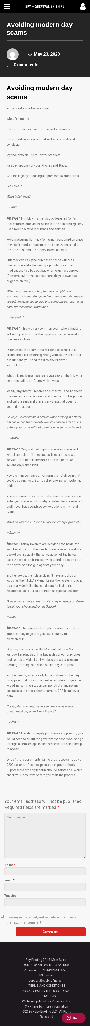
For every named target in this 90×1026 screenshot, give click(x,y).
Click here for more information (46, 1006)
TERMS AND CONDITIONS (46, 985)
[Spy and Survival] (45, 6)
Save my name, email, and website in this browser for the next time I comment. (45, 919)
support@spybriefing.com (46, 980)
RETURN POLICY (58, 991)
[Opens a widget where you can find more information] (74, 1018)
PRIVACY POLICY (33, 991)
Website (10, 895)
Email (9, 880)
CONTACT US (46, 996)
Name (9, 865)
